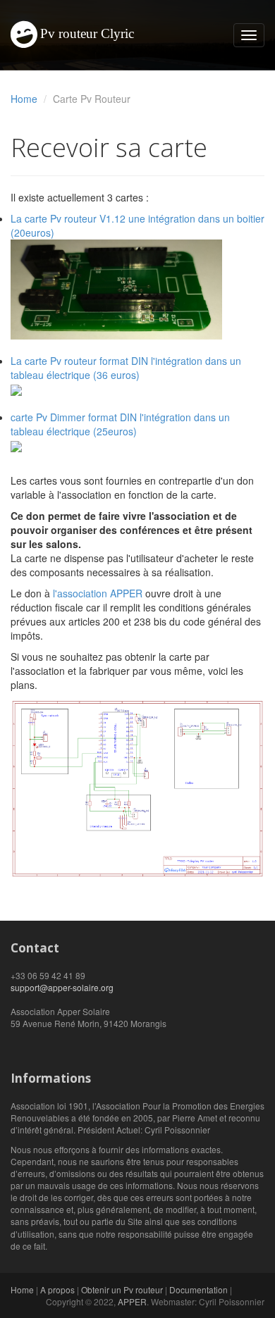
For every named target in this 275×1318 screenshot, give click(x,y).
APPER (132, 1301)
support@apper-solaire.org (62, 987)
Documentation (198, 1289)
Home (24, 99)
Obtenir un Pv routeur (122, 1289)
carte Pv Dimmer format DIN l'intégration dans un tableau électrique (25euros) (120, 424)
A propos (57, 1289)
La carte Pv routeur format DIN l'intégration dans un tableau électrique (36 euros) (126, 368)
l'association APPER (97, 593)
